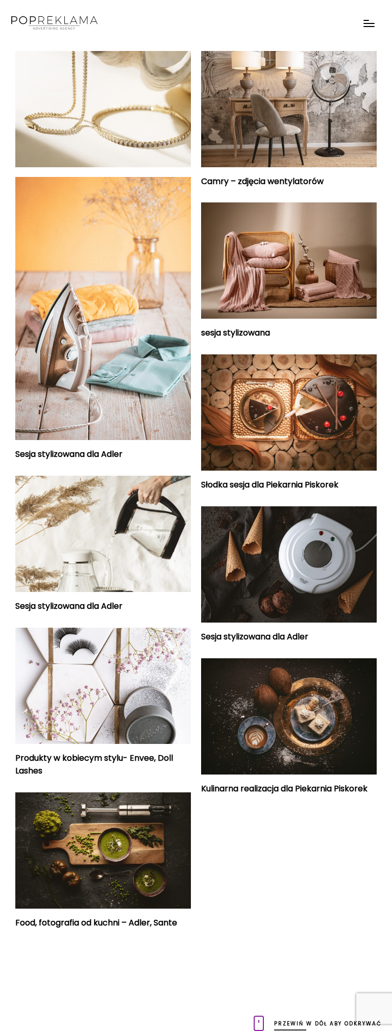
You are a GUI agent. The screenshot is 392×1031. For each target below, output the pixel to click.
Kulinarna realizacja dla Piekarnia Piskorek (284, 788)
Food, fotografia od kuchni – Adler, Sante (96, 923)
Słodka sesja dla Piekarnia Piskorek (269, 485)
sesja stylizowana (235, 333)
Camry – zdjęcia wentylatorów (262, 181)
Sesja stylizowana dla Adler (68, 454)
